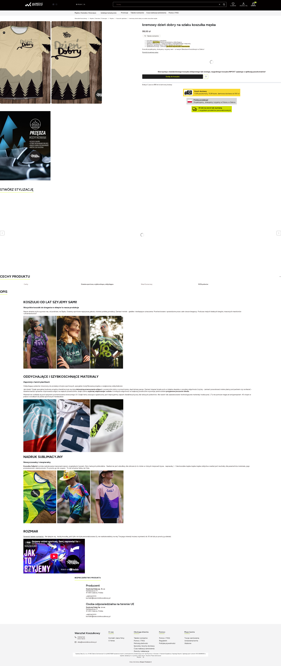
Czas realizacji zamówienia (144, 649)
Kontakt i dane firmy (116, 638)
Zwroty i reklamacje (141, 651)
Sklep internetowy (139, 662)
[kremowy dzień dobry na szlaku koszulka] (25, 62)
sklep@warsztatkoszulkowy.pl (87, 642)
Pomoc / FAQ (139, 641)
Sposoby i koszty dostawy (144, 646)
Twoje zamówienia (191, 638)
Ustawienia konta (191, 641)
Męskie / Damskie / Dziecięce (98, 18)
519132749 (81, 637)
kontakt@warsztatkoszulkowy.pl (98, 598)
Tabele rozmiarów (141, 638)
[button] (224, 4)
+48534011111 (91, 596)
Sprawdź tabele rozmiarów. (33, 537)
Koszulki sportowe (121, 18)
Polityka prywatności (167, 643)
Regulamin (163, 641)
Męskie (112, 18)
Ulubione (187, 643)
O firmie (111, 641)
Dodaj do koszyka (172, 77)
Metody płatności (141, 643)
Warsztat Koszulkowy (81, 18)
